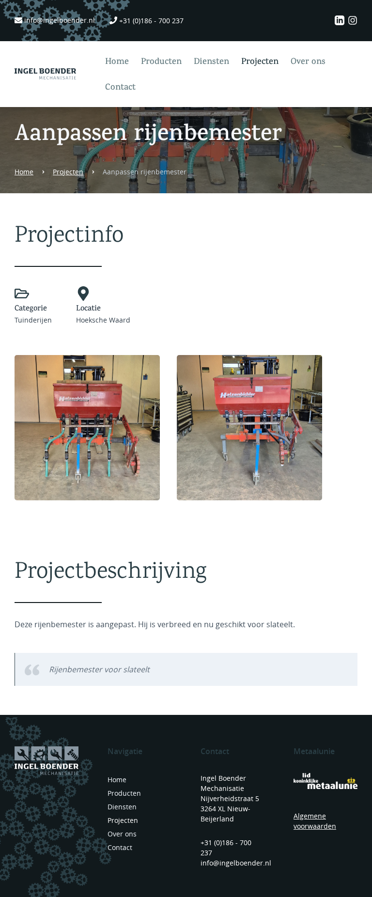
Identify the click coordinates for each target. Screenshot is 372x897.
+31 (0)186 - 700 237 (151, 20)
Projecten (260, 62)
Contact (120, 88)
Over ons (308, 62)
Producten (161, 62)
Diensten (211, 62)
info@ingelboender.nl (59, 20)
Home (117, 62)
